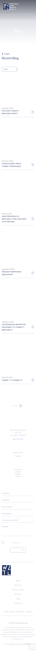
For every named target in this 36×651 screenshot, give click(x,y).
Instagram (18, 474)
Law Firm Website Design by (13, 644)
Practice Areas (18, 589)
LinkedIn (18, 472)
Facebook (18, 469)
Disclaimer (20, 611)
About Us (18, 585)
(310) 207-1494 (18, 453)
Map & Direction (18, 439)
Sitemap (28, 611)
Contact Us (18, 603)
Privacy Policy (16, 542)
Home (18, 580)
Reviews (18, 594)
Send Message (15, 550)
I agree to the (12, 542)
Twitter (18, 476)
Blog (18, 599)
